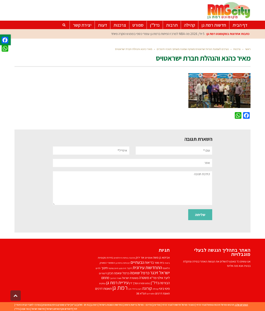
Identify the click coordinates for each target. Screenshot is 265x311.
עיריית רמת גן (117, 282)
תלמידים (151, 293)
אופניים (148, 257)
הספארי (111, 263)
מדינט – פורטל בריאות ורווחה (138, 304)
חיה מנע (122, 268)
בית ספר (159, 263)
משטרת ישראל (130, 278)
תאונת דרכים (162, 293)
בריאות (149, 262)
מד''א (153, 278)
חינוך (104, 268)
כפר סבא (25, 308)
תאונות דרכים (103, 288)
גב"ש (73, 304)
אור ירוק (140, 257)
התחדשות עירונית (147, 267)
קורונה (147, 288)
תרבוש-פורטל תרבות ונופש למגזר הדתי (215, 304)
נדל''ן (155, 282)
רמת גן (120, 287)
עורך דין (133, 283)
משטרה (144, 277)
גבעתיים (137, 262)
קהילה (156, 288)
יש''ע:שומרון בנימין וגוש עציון (56, 304)
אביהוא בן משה (161, 257)
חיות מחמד (113, 268)
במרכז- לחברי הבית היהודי (28, 304)
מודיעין (156, 304)
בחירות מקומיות (105, 257)
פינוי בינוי (164, 288)
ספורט (142, 283)
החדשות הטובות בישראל (111, 304)
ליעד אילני (163, 277)
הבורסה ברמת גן (123, 262)
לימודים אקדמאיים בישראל (59, 308)
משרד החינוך (115, 278)
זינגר (129, 268)
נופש (147, 283)
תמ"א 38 (141, 293)
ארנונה (132, 257)
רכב (129, 288)
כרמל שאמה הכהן (118, 273)
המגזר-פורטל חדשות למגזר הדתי (178, 304)
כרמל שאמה (139, 272)
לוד (75, 308)
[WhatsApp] (5, 48)
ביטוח (167, 262)
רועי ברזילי (136, 288)
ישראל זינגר (160, 272)
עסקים (102, 283)
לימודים (103, 273)
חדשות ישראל (38, 308)
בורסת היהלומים (121, 257)
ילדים (98, 268)
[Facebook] (5, 40)
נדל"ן (17, 308)
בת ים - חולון (83, 304)
